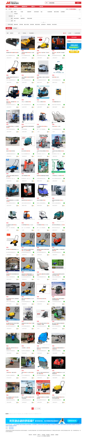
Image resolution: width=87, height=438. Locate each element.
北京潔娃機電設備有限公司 (56, 129)
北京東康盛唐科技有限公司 (41, 80)
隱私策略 (47, 434)
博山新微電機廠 (24, 129)
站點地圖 (43, 434)
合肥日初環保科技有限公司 (26, 203)
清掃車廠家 (15, 425)
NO (26, 413)
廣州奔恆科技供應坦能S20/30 (58, 224)
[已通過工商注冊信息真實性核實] (18, 55)
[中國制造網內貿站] (12, 2)
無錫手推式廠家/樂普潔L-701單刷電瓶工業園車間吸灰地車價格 (28, 275)
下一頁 (39, 408)
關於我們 (30, 434)
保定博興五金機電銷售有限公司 (26, 350)
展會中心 (33, 6)
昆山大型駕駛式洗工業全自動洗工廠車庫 (12, 398)
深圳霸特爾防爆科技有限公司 (41, 178)
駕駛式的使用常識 (10, 151)
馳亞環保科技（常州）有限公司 (41, 153)
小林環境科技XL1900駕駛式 (58, 175)
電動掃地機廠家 (63, 424)
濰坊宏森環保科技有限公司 (41, 400)
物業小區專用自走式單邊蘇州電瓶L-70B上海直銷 (28, 250)
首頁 (9, 6)
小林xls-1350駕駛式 (26, 101)
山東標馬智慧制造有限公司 (26, 400)
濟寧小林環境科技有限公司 (56, 178)
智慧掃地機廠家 (46, 424)
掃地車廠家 (78, 424)
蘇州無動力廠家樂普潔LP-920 (12, 249)
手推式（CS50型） (56, 126)
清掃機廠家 (11, 425)
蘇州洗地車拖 (26, 151)
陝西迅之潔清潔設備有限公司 (41, 203)
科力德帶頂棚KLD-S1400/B (27, 224)
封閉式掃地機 (11, 427)
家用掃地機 (32, 24)
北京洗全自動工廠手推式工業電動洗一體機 (43, 324)
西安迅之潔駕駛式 (41, 200)
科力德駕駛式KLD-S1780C (42, 224)
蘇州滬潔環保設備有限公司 (10, 252)
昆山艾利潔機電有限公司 (26, 153)
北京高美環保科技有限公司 (56, 301)
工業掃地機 (21, 24)
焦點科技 (45, 436)
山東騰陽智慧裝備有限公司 (10, 153)
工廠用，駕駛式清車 (11, 372)
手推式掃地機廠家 (16, 424)
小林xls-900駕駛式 (41, 101)
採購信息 (15, 6)
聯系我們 (34, 434)
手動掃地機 (49, 24)
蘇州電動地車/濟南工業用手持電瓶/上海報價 (12, 324)
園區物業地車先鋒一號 (27, 200)
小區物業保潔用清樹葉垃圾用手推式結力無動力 (58, 275)
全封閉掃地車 (43, 24)
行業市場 (41, 6)
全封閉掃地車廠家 (40, 424)
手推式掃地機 (54, 24)
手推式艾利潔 (41, 298)
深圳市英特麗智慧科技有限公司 (57, 80)
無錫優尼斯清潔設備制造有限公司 (11, 350)
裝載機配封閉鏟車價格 (12, 52)
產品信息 (8, 28)
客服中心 (39, 434)
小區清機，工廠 (26, 347)
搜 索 (78, 3)
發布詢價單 (74, 37)
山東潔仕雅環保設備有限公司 (11, 129)
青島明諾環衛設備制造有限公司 (26, 326)
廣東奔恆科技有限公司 (56, 227)
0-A (10, 413)
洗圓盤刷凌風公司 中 (56, 101)
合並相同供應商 (77, 33)
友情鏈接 (56, 434)
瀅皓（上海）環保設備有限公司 (41, 129)
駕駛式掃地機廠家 (23, 424)
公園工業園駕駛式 (26, 175)
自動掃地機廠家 (28, 424)
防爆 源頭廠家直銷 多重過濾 (43, 175)
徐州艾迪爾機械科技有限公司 (11, 55)
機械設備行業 (24, 6)
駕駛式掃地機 (37, 24)
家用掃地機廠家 (58, 424)
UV (35, 413)
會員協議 (52, 434)
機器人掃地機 (26, 24)
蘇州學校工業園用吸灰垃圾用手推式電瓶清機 (58, 398)
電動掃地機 (16, 24)
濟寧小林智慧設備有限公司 (10, 80)
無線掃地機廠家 (69, 424)
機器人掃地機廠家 (52, 424)
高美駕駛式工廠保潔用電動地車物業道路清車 (58, 299)
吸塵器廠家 (74, 424)
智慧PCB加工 (55, 77)
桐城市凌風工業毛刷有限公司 (57, 104)
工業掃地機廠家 (34, 424)
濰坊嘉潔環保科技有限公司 (41, 55)
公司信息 (15, 28)
